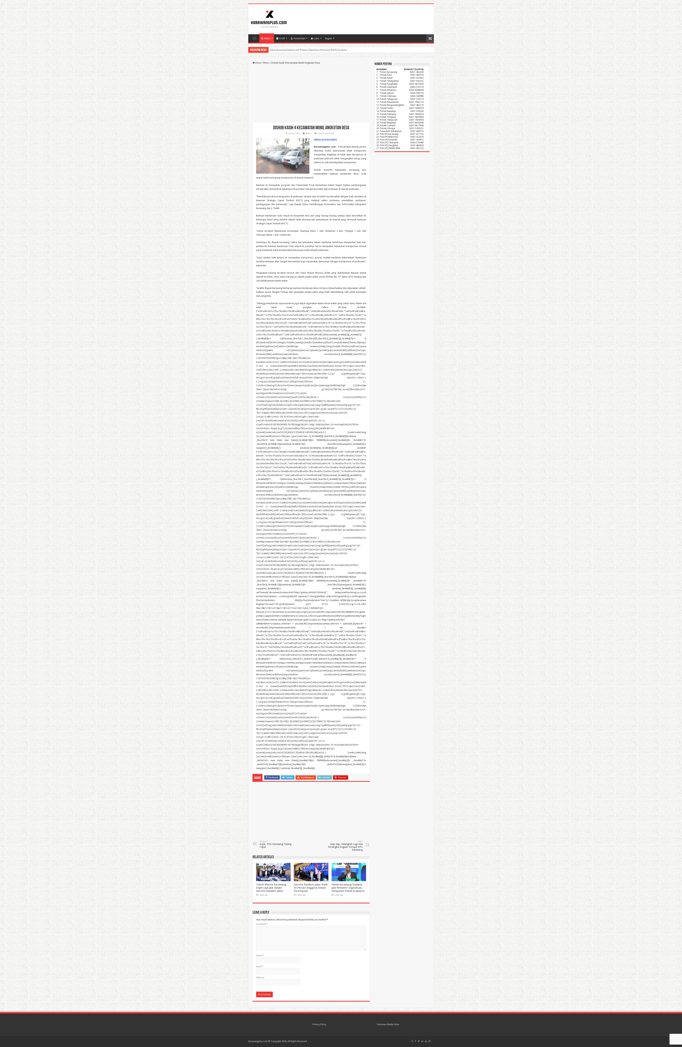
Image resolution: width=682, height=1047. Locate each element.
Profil (282, 38)
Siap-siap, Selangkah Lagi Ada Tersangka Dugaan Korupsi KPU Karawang (345, 845)
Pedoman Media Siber (388, 1024)
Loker (316, 38)
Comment (262, 924)
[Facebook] (415, 1041)
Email (259, 966)
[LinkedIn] (422, 1041)
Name (260, 955)
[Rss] (412, 1041)
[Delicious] (429, 1041)
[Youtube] (425, 1041)
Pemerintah (299, 38)
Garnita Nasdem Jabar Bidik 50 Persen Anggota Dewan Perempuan (311, 888)
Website (260, 977)
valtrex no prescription (325, 139)
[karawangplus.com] (269, 18)
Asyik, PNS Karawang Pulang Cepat (275, 844)
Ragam (328, 38)
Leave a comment (326, 133)
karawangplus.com (258, 1041)
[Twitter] (418, 1041)
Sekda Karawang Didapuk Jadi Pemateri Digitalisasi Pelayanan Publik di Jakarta (348, 888)
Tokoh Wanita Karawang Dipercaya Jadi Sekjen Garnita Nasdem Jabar (271, 888)
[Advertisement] (311, 93)
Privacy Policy (319, 1024)
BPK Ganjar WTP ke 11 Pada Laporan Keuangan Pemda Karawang (302, 49)
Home (254, 38)
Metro (267, 38)
